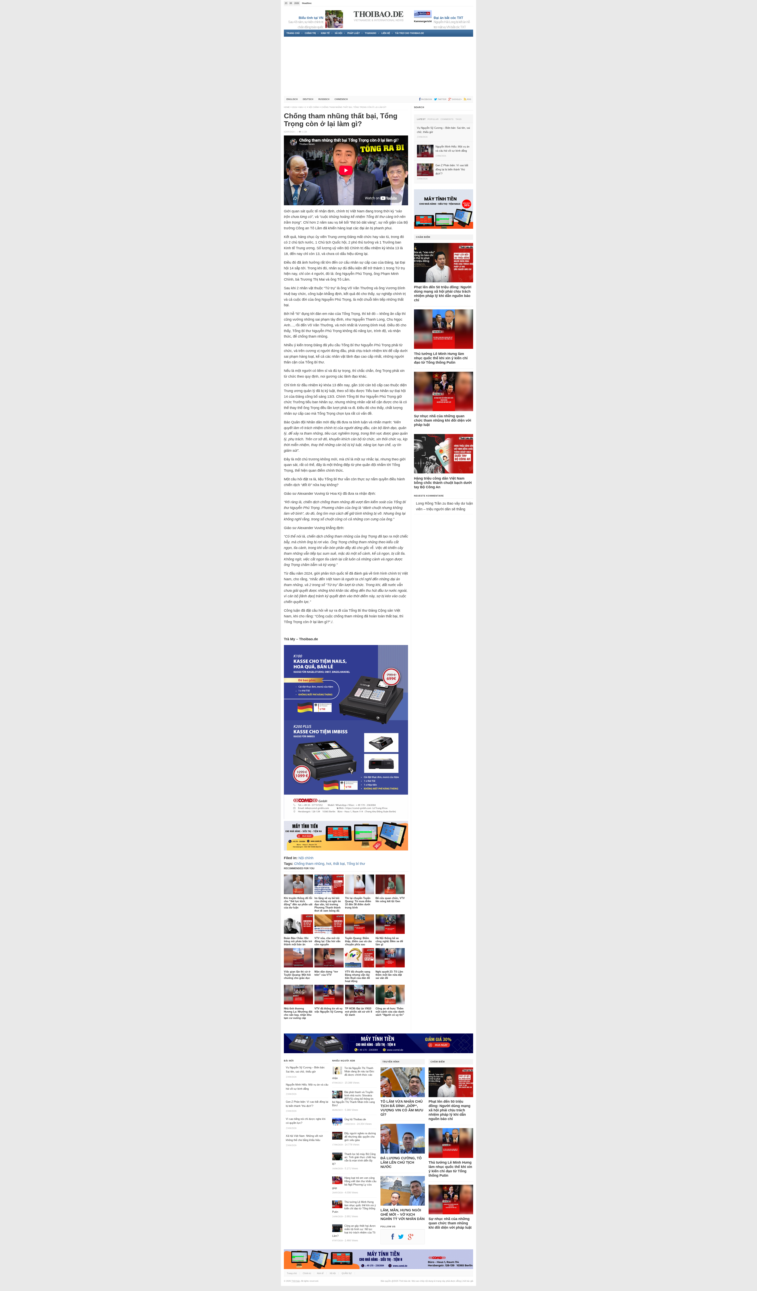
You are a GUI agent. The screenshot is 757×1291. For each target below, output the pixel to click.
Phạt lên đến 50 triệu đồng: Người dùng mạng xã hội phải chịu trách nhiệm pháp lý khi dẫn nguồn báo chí (442, 293)
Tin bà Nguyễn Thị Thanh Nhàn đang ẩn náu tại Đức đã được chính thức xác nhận (353, 1073)
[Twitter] (403, 1238)
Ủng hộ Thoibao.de (322, 3)
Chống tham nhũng (309, 864)
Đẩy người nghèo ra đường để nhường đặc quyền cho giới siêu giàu (360, 1137)
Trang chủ (293, 33)
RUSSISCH (323, 99)
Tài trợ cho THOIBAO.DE (409, 33)
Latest (421, 119)
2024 (294, 107)
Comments (447, 119)
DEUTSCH (308, 99)
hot (328, 864)
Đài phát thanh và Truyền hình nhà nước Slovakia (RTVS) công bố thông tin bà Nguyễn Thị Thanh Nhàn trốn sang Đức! (353, 1099)
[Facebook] (394, 1238)
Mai (301, 107)
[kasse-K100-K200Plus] (346, 818)
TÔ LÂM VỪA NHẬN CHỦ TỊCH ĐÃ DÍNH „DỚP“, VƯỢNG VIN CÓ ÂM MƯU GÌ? (401, 1108)
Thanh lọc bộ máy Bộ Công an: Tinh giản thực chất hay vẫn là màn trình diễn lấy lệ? (354, 1159)
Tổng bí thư (356, 864)
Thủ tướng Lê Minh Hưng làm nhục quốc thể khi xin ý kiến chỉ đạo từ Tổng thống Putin (441, 358)
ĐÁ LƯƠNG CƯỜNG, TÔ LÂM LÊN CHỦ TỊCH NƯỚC (401, 1162)
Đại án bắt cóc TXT (448, 18)
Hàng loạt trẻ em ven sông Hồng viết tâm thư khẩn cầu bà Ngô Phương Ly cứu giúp (354, 1182)
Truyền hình (390, 1061)
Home (287, 107)
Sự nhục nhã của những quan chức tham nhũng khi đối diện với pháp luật (442, 420)
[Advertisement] (378, 66)
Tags (459, 119)
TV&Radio (370, 33)
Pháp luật (353, 33)
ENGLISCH (292, 99)
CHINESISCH (341, 99)
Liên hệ (385, 33)
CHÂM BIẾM (423, 237)
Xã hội (338, 33)
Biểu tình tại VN (311, 18)
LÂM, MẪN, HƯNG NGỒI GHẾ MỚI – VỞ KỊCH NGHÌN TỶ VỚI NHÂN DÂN (402, 1214)
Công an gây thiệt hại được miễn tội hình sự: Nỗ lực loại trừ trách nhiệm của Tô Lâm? (354, 1230)
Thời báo (295, 1281)
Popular (433, 119)
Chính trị (310, 33)
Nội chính (314, 107)
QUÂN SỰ (347, 1273)
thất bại (339, 864)
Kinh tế (325, 33)
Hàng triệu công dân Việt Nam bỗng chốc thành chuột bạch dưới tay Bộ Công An (443, 482)
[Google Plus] (413, 1238)
